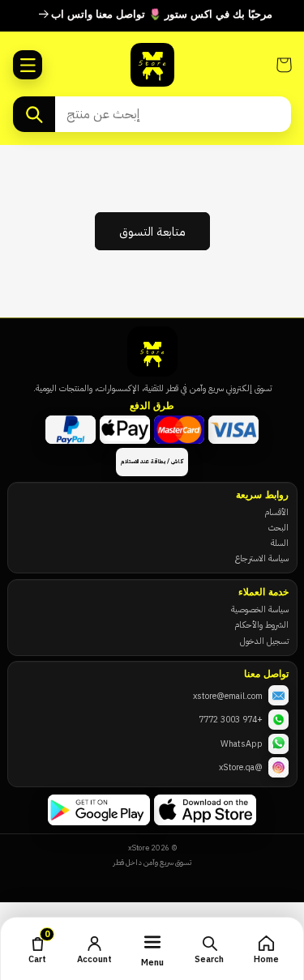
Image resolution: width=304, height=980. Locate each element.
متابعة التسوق (152, 232)
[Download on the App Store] (205, 810)
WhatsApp (242, 743)
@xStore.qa (241, 767)
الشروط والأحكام (261, 624)
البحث (278, 527)
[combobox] (173, 114)
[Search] (34, 114)
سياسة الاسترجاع (262, 558)
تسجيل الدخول (264, 640)
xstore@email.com (228, 695)
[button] (27, 64)
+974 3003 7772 (231, 719)
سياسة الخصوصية (260, 609)
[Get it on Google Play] (99, 810)
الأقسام (276, 511)
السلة (280, 542)
